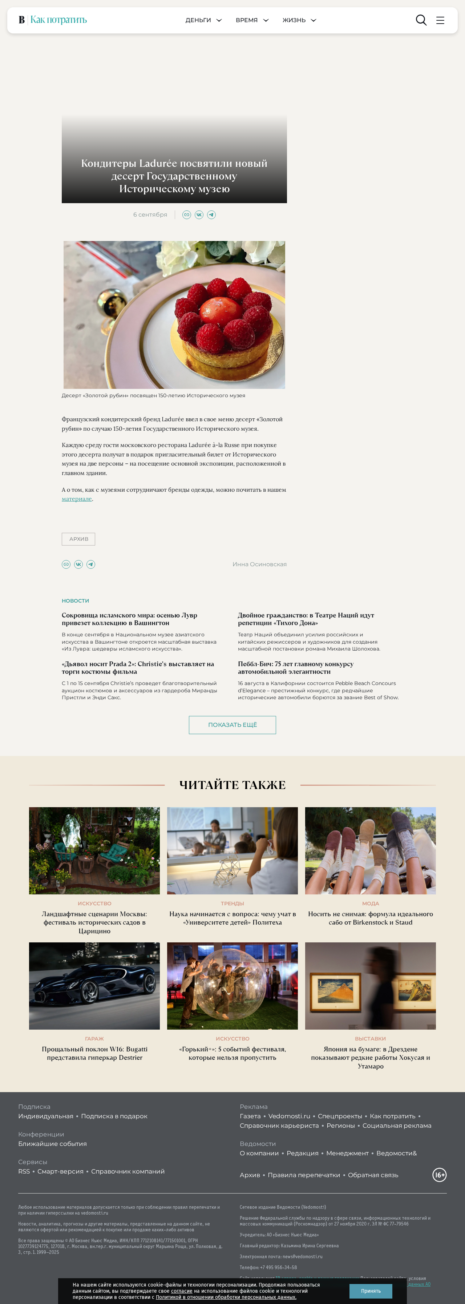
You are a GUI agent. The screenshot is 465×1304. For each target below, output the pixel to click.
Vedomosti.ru (289, 1116)
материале (77, 498)
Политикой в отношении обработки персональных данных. (226, 1297)
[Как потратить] (59, 20)
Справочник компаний (128, 1171)
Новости (75, 600)
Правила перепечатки (304, 1175)
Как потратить (393, 1116)
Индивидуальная (45, 1116)
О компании (259, 1153)
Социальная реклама (397, 1125)
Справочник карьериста (279, 1125)
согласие (182, 1291)
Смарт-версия (60, 1171)
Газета (250, 1116)
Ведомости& (396, 1153)
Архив (250, 1175)
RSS (24, 1171)
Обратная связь (373, 1175)
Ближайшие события (52, 1143)
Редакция (303, 1153)
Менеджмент (347, 1153)
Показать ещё (232, 724)
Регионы (341, 1125)
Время (247, 20)
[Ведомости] (22, 20)
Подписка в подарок (114, 1116)
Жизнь (294, 20)
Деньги (198, 20)
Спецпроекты (340, 1116)
